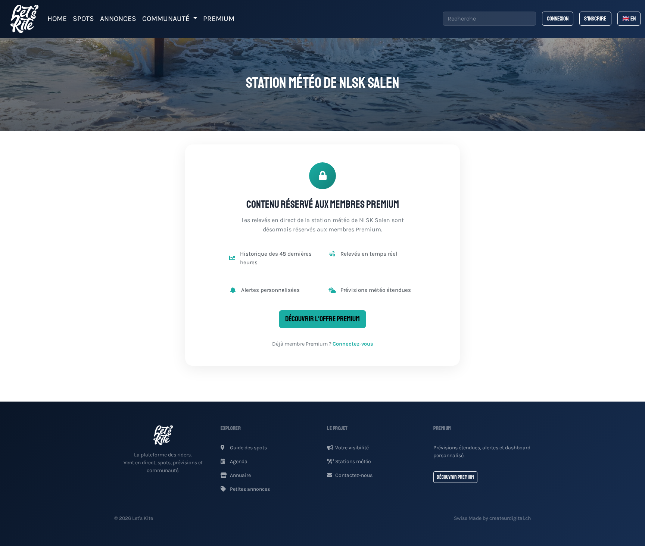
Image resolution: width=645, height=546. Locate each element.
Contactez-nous (354, 475)
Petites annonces (249, 489)
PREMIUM (218, 18)
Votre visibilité (352, 447)
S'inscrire (595, 18)
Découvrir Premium (455, 477)
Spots (83, 18)
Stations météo (353, 461)
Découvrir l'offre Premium (322, 319)
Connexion (557, 18)
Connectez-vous (353, 344)
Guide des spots (248, 447)
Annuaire (240, 475)
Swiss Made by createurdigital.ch (492, 518)
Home (57, 18)
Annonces (118, 18)
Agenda (238, 461)
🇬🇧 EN (629, 18)
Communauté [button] (166, 18)
